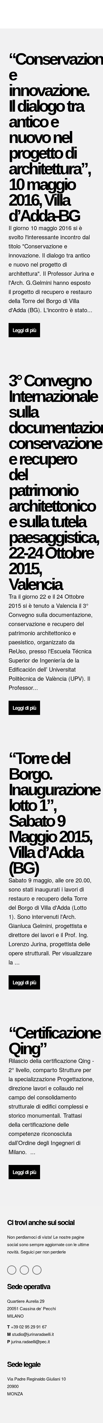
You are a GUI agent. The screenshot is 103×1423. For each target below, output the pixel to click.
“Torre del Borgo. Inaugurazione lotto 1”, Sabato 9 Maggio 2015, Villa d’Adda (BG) (54, 813)
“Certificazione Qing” (54, 1040)
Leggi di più (24, 330)
